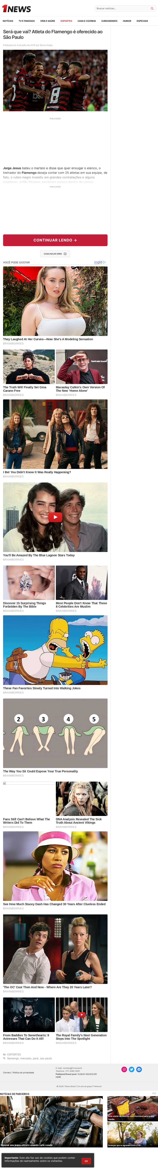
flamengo (13, 1058)
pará (35, 1058)
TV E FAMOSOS (27, 21)
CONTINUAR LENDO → (55, 240)
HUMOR (127, 21)
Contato (7, 1072)
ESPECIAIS (142, 21)
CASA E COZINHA (87, 21)
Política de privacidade (23, 1072)
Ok (86, 1161)
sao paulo (46, 1058)
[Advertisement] (55, 141)
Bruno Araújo (46, 45)
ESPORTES (66, 21)
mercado (25, 1058)
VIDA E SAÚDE (47, 21)
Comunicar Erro (53, 254)
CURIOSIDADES (109, 21)
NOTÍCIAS (8, 21)
